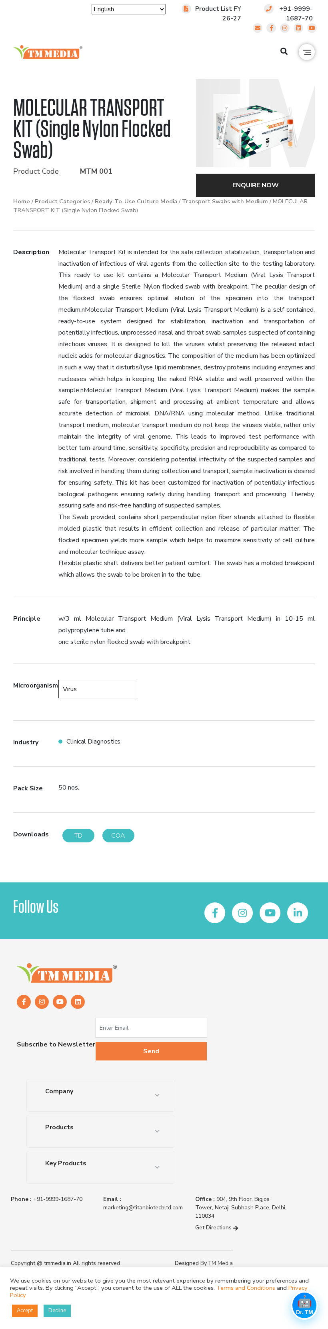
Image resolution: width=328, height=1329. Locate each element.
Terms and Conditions (245, 1288)
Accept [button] (25, 1310)
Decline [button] (57, 1310)
